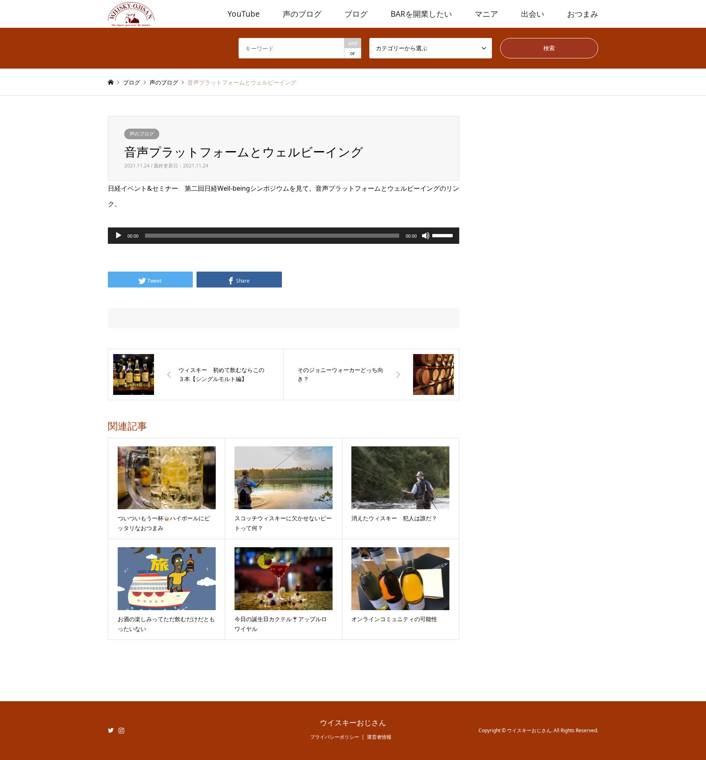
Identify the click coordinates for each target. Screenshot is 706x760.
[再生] (118, 236)
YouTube (244, 14)
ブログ (356, 14)
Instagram (121, 730)
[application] (283, 235)
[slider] (443, 234)
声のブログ (302, 14)
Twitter (111, 730)
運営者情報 (379, 736)
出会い (532, 14)
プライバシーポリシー (334, 736)
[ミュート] (426, 236)
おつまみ (582, 14)
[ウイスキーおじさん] (131, 14)
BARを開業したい (421, 14)
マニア (486, 14)
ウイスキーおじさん (353, 723)
